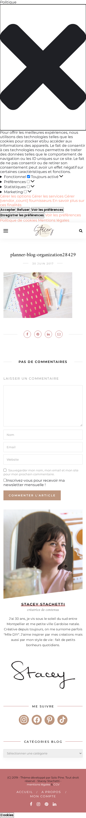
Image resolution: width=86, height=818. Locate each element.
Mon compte (43, 796)
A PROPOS (51, 792)
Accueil (25, 792)
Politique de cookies (19, 220)
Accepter (7, 210)
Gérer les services (48, 196)
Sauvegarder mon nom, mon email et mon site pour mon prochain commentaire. (40, 472)
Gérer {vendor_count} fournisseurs (37, 198)
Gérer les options (15, 196)
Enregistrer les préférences (22, 215)
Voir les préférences (47, 210)
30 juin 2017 (43, 263)
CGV (56, 784)
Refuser (23, 210)
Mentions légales (53, 220)
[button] (43, 67)
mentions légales (38, 784)
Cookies (7, 815)
